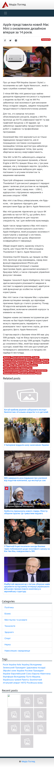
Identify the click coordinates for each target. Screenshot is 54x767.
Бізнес (8, 613)
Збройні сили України (13, 670)
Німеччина (45, 673)
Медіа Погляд (17, 4)
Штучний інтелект (34, 360)
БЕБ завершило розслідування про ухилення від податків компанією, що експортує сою (25, 479)
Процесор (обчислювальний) (15, 360)
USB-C (6, 365)
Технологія (46, 39)
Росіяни (29, 670)
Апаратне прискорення (38, 370)
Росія (5, 664)
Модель (45, 360)
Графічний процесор (27, 373)
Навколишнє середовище (17, 650)
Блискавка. (33, 365)
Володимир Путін (23, 676)
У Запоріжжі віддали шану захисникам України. (26, 445)
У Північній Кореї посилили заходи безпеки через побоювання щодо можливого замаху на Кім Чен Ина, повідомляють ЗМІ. (27, 548)
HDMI (39, 373)
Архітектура (22, 363)
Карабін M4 (22, 365)
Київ (19, 664)
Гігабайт (35, 357)
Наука (8, 644)
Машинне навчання (11, 373)
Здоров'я (9, 632)
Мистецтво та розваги (16, 620)
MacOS (45, 363)
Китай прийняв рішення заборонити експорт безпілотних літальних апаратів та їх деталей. (26, 411)
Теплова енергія (10, 363)
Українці (26, 664)
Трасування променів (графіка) (16, 370)
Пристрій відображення (22, 357)
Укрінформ (8, 676)
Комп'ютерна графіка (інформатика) (18, 368)
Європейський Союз (21, 673)
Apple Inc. (7, 357)
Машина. (36, 676)
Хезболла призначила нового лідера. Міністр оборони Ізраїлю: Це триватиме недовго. (25, 512)
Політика (9, 607)
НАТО (23, 682)
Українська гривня (12, 679)
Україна (12, 664)
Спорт (8, 638)
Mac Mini (13, 365)
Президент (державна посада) (30, 667)
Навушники (37, 363)
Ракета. (25, 679)
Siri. (30, 363)
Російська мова (34, 682)
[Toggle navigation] (5, 13)
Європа (35, 673)
